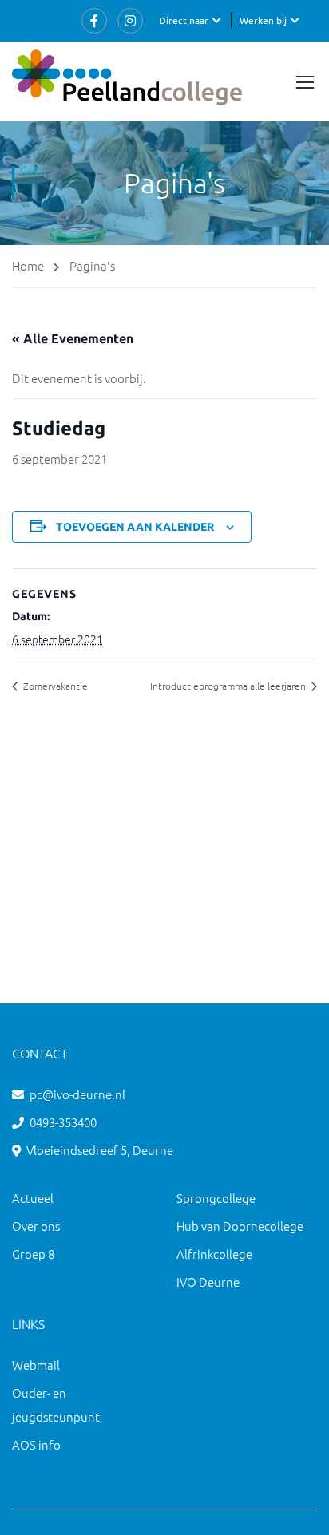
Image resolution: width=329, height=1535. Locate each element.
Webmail (36, 1364)
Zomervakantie (54, 685)
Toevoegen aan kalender (135, 526)
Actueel (33, 1197)
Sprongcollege (216, 1197)
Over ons (36, 1225)
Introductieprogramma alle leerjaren (229, 685)
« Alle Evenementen (72, 338)
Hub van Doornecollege (239, 1225)
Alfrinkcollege (214, 1253)
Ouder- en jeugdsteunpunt (56, 1404)
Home (28, 265)
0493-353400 (63, 1122)
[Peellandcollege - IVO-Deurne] (127, 81)
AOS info (36, 1444)
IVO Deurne (208, 1281)
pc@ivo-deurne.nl (77, 1094)
